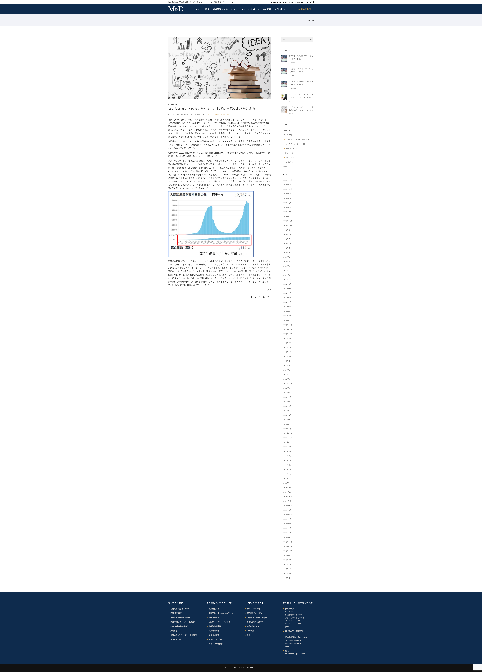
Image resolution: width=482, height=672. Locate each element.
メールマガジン (291, 148)
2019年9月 (287, 555)
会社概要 (267, 9)
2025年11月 (287, 221)
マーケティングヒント (294, 144)
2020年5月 (287, 519)
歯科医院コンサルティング (225, 9)
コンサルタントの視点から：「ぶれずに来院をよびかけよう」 (213, 108)
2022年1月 (287, 429)
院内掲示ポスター (254, 626)
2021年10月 (287, 442)
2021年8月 (287, 451)
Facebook (301, 654)
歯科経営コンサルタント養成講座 (183, 635)
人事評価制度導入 (216, 626)
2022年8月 (287, 397)
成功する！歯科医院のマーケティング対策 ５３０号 (301, 70)
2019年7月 (287, 564)
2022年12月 (287, 379)
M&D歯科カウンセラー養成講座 (183, 622)
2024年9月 (287, 284)
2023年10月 (287, 334)
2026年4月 (287, 198)
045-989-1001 (295, 621)
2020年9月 (287, 501)
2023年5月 (287, 356)
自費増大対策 (214, 631)
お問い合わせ (281, 9)
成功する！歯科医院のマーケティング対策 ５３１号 (301, 57)
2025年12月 (287, 216)
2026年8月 (287, 180)
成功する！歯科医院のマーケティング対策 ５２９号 (301, 83)
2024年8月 (287, 289)
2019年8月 (287, 560)
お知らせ (289, 157)
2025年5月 (287, 248)
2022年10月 (287, 388)
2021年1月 (287, 483)
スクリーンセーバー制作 (257, 618)
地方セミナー (175, 639)
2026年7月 (287, 185)
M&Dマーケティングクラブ (219, 622)
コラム (208, 114)
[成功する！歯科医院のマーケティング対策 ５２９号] (284, 84)
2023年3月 (287, 365)
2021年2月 (287, 478)
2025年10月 (287, 225)
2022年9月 (287, 393)
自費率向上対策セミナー (180, 618)
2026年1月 (287, 212)
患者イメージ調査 (216, 639)
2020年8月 (287, 506)
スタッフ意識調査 (216, 644)
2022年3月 (287, 420)
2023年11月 (287, 329)
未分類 (285, 166)
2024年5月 (287, 302)
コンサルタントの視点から (221, 114)
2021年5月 (287, 465)
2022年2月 (287, 424)
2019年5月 (287, 573)
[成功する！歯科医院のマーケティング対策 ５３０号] (284, 71)
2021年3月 (287, 474)
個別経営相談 (304, 9)
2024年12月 (287, 270)
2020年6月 (287, 515)
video (285, 130)
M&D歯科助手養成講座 (179, 626)
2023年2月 (287, 370)
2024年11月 (287, 275)
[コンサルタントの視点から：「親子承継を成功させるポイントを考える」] (284, 109)
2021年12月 (287, 433)
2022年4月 (287, 415)
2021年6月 (287, 460)
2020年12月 (287, 487)
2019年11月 (287, 546)
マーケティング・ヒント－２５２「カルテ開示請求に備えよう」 (301, 95)
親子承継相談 (214, 618)
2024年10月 (287, 280)
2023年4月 (287, 361)
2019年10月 (287, 551)
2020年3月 (287, 528)
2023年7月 (287, 347)
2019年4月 (287, 578)
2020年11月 (287, 492)
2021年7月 (287, 456)
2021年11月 (287, 438)
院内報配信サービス (255, 613)
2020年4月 (287, 524)
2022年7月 (287, 402)
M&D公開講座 (176, 613)
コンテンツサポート (250, 9)
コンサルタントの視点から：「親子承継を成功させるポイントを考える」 (301, 110)
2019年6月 (287, 569)
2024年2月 (287, 316)
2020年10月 (288, 496)
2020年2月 (287, 533)
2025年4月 (287, 252)
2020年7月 (287, 510)
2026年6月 (287, 189)
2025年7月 (287, 239)
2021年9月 (287, 447)
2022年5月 (287, 411)
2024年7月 (287, 293)
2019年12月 (287, 542)
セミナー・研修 (202, 9)
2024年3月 (287, 311)
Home (308, 20)
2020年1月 (287, 537)
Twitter (291, 654)
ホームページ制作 (254, 609)
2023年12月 (287, 325)
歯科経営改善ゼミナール (180, 609)
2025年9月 (287, 230)
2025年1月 (287, 266)
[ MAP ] (288, 627)
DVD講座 (250, 631)
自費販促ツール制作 (255, 622)
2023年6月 (287, 352)
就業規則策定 (214, 635)
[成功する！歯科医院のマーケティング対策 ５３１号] (284, 58)
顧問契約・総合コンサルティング (222, 613)
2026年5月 (287, 194)
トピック (286, 153)
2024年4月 (287, 307)
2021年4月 (287, 469)
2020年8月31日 (173, 104)
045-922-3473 (295, 640)
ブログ (288, 162)
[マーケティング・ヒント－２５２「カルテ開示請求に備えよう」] (284, 97)
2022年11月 (287, 383)
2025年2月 (287, 261)
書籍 (248, 635)
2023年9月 (287, 338)
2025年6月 (287, 243)
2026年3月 (287, 203)
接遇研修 (173, 631)
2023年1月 (287, 374)
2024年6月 (287, 298)
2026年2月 (287, 207)
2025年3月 (287, 257)
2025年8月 (287, 234)
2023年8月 (287, 343)
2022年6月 (287, 406)
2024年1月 (287, 320)
